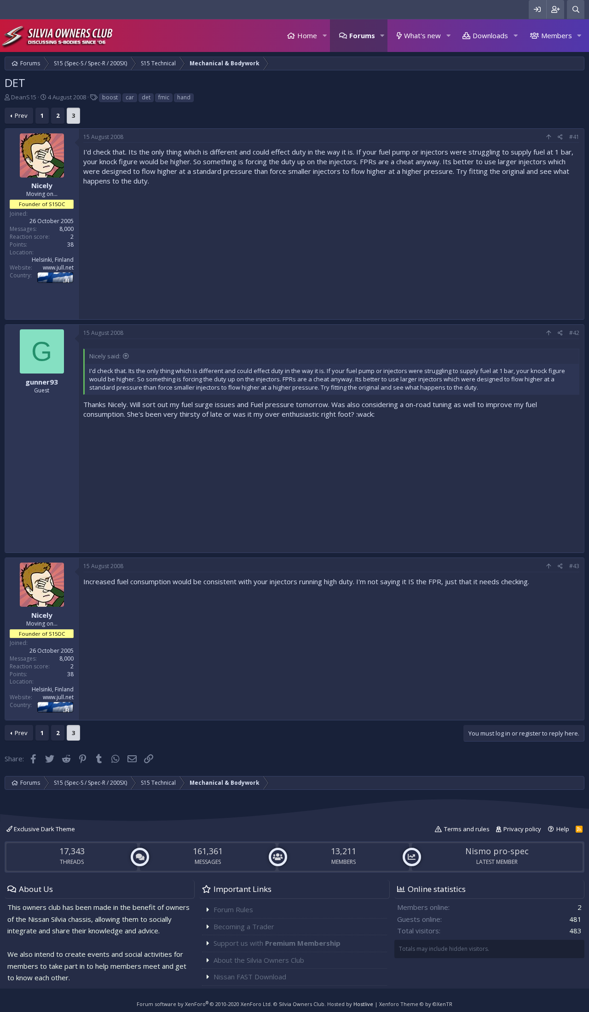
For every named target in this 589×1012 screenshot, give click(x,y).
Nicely (41, 185)
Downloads (490, 35)
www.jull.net (58, 267)
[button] (324, 35)
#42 (574, 333)
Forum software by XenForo (204, 1003)
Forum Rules (233, 909)
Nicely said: (105, 356)
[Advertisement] (331, 250)
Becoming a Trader (244, 926)
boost (110, 97)
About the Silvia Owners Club (259, 960)
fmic (163, 97)
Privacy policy (522, 829)
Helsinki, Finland (53, 260)
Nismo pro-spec (497, 851)
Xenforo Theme (415, 1003)
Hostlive (363, 1003)
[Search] (575, 9)
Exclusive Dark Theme (43, 829)
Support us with (277, 943)
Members (556, 35)
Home (307, 35)
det (146, 97)
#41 (574, 137)
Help (562, 829)
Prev (21, 115)
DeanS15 (23, 97)
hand (184, 97)
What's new (422, 35)
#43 (574, 566)
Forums (362, 35)
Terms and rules (467, 829)
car (130, 97)
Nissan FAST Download (250, 976)
